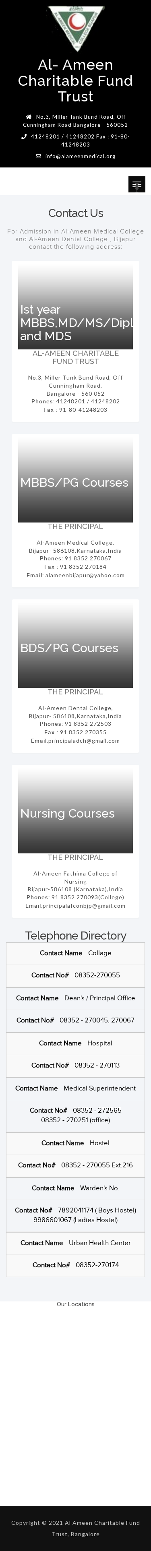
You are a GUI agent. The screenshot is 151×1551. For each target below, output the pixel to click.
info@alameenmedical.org (81, 156)
